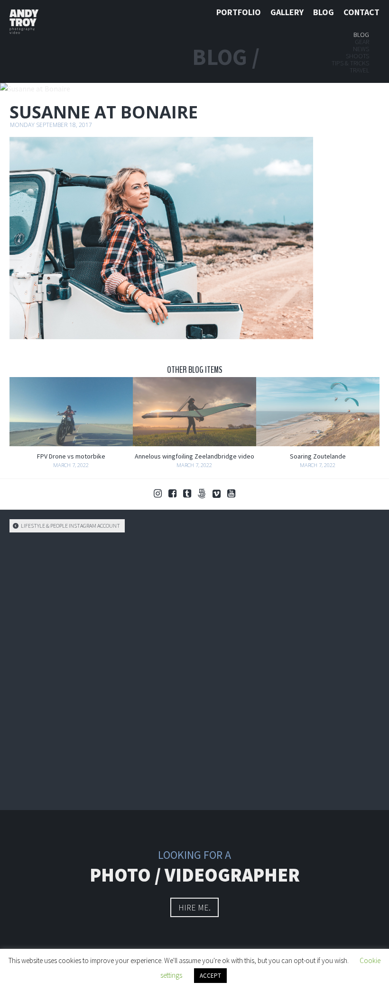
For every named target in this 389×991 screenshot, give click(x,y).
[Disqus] (194, 669)
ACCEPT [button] (210, 976)
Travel (359, 70)
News (361, 49)
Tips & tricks (350, 63)
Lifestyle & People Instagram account (70, 525)
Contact (361, 12)
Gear (362, 41)
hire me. (194, 907)
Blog (323, 12)
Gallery (287, 12)
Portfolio (238, 12)
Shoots (357, 56)
